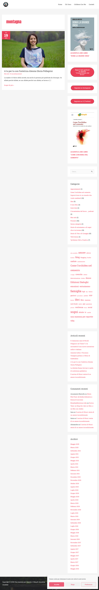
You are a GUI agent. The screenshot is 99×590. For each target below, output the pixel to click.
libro (82, 300)
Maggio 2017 (74, 556)
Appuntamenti (75, 189)
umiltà (89, 312)
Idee (71, 201)
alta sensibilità (74, 253)
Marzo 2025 (74, 447)
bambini (72, 257)
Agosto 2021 (74, 454)
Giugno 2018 (74, 529)
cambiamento (81, 261)
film (87, 291)
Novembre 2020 (75, 480)
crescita (79, 274)
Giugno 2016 (74, 565)
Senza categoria (75, 224)
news (80, 304)
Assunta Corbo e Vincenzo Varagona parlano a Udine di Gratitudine (80, 356)
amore (82, 252)
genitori (73, 295)
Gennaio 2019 (75, 519)
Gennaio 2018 (75, 539)
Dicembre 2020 (75, 477)
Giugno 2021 (74, 457)
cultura (85, 274)
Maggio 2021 (74, 461)
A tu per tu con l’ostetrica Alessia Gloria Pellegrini (28, 71)
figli (83, 291)
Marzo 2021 (74, 467)
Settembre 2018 (75, 523)
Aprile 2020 (74, 500)
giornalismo (80, 295)
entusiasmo (85, 286)
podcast (72, 307)
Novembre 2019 (75, 510)
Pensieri (73, 221)
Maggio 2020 (74, 497)
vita (72, 320)
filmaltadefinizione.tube (78, 403)
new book (74, 304)
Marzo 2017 (74, 562)
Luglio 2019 (74, 513)
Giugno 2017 (74, 552)
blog (77, 257)
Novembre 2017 (75, 542)
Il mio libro (74, 205)
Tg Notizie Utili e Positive (79, 240)
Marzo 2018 (74, 536)
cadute (73, 261)
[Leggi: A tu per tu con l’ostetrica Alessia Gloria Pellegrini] (33, 49)
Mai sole (6, 74)
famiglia (75, 291)
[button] (82, 72)
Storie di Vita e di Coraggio (79, 233)
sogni (74, 312)
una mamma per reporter (81, 316)
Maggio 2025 (74, 444)
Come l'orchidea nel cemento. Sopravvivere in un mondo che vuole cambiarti (81, 195)
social (90, 307)
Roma (85, 307)
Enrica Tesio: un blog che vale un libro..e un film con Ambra (82, 406)
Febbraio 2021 (75, 470)
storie (81, 312)
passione (89, 304)
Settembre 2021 (75, 451)
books (89, 257)
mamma (87, 300)
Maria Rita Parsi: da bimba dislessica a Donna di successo (81, 397)
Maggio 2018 (74, 533)
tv (85, 312)
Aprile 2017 (74, 559)
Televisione (74, 237)
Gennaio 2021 (75, 474)
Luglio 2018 (74, 526)
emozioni (74, 286)
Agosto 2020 (74, 487)
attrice (88, 253)
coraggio (72, 274)
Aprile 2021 (74, 464)
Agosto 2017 (74, 549)
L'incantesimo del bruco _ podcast (82, 211)
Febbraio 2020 (75, 506)
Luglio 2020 (74, 490)
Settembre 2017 (75, 546)
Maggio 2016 (74, 569)
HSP (90, 295)
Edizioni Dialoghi (79, 282)
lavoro (72, 300)
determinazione (75, 278)
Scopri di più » (9, 85)
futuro (91, 292)
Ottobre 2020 (74, 483)
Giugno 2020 (74, 493)
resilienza (79, 307)
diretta (83, 278)
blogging (83, 257)
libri (77, 299)
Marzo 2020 (74, 503)
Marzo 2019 (74, 516)
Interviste (73, 208)
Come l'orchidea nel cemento (81, 268)
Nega (72, 584)
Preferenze (88, 584)
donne (88, 278)
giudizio (86, 295)
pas (84, 304)
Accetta (56, 584)
